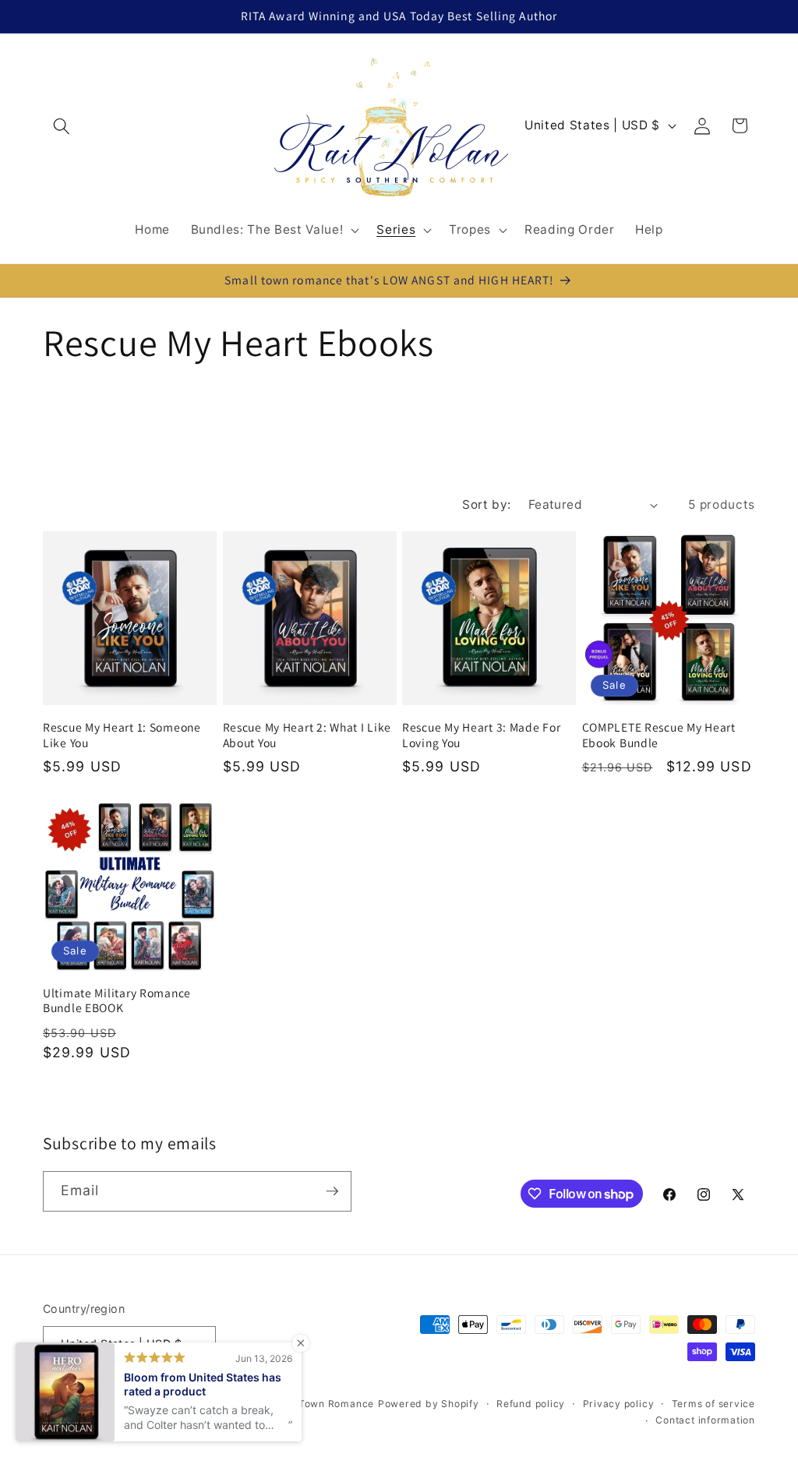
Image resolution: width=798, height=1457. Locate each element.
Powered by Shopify (428, 1403)
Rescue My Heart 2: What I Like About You (307, 735)
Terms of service (713, 1403)
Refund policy (530, 1403)
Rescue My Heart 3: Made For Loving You (481, 735)
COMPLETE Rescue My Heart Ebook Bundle (659, 735)
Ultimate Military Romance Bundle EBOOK (117, 1001)
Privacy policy (619, 1403)
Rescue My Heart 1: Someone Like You (122, 735)
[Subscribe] (332, 1191)
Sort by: (486, 504)
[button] (61, 125)
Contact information (705, 1420)
